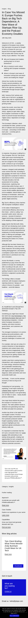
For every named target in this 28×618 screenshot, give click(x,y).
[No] (26, 612)
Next (9, 566)
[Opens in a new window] (2, 605)
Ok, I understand (14, 615)
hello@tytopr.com (16, 601)
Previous (5, 566)
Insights (11, 486)
